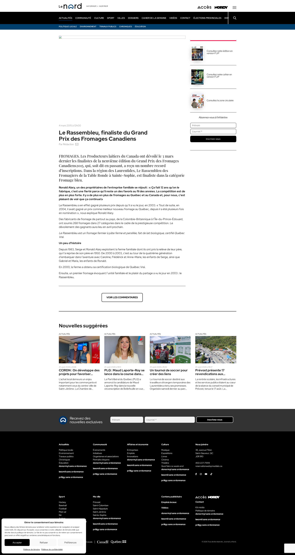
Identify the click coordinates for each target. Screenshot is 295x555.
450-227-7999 (202, 462)
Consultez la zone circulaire (220, 100)
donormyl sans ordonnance (73, 466)
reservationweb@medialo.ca (208, 466)
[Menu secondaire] (234, 7)
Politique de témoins (31, 549)
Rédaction (68, 144)
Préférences (70, 542)
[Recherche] (232, 18)
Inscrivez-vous (213, 138)
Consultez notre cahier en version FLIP (219, 75)
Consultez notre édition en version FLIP (220, 52)
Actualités (64, 334)
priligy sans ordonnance (71, 477)
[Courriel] (76, 144)
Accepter (17, 542)
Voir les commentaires (122, 297)
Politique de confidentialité (52, 549)
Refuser (44, 542)
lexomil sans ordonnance (71, 471)
